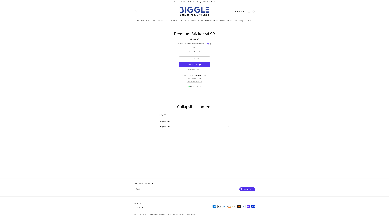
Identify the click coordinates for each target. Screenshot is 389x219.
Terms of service (191, 214)
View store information (194, 82)
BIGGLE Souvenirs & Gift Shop (147, 214)
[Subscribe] (168, 189)
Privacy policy (181, 214)
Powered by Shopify (160, 214)
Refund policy (171, 214)
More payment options (194, 69)
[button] (136, 11)
